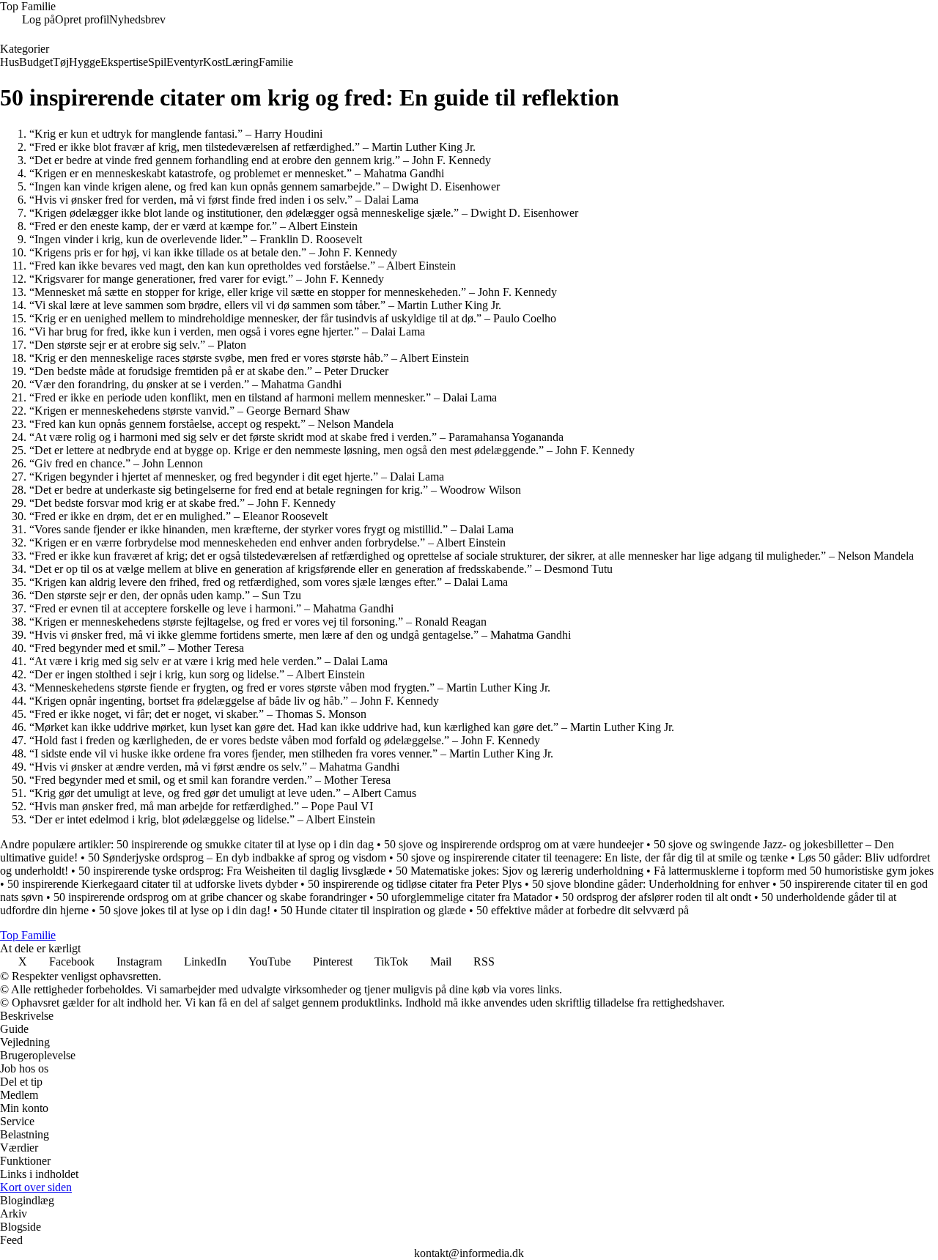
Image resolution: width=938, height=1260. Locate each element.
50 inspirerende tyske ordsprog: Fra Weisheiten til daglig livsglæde (231, 870)
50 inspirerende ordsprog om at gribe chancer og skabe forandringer (209, 897)
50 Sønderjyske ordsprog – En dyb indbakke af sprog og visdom (237, 857)
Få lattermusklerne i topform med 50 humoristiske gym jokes (794, 870)
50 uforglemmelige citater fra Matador (464, 897)
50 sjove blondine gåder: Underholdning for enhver (650, 884)
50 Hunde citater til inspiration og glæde (373, 910)
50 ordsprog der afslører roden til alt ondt (656, 897)
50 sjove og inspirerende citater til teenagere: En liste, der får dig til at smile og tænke (592, 857)
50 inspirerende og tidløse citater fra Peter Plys (415, 884)
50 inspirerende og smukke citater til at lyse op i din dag (245, 844)
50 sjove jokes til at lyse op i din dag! (184, 910)
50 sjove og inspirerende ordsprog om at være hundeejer (513, 844)
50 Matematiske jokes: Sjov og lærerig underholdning (519, 870)
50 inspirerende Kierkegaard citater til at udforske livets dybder (152, 884)
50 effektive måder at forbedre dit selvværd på (582, 910)
